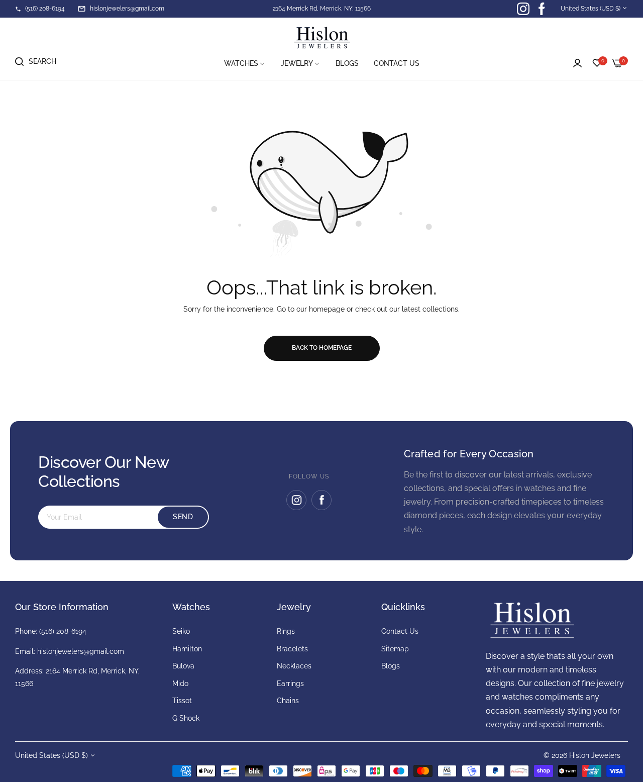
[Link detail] (523, 9)
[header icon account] (577, 63)
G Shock (185, 718)
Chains (288, 701)
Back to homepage (322, 347)
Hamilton (187, 649)
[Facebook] (321, 500)
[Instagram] (296, 500)
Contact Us (399, 631)
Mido (180, 683)
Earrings (290, 683)
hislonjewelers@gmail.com (80, 651)
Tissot (182, 701)
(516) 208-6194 (62, 631)
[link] (245, 63)
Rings (286, 631)
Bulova (183, 666)
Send (183, 517)
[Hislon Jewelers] (321, 38)
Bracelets (292, 649)
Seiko (181, 631)
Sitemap (395, 649)
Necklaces (294, 666)
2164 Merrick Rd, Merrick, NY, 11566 (322, 8)
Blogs (390, 666)
